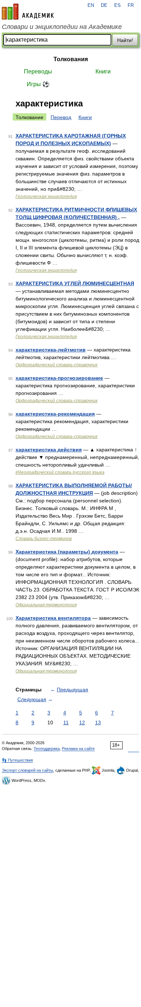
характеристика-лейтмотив (51, 350)
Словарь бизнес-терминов (44, 538)
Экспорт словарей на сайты (27, 770)
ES (117, 5)
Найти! (125, 40)
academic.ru (28, 12)
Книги (103, 71)
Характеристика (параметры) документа (67, 552)
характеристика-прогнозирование (59, 378)
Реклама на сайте (78, 748)
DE (104, 5)
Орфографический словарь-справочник (57, 364)
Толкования (71, 59)
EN (90, 5)
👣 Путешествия (17, 760)
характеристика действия (49, 449)
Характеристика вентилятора (53, 618)
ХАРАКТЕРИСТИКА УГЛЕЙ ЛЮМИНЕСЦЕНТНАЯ (75, 283)
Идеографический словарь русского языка (60, 472)
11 (66, 722)
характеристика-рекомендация (55, 414)
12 (82, 722)
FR (131, 5)
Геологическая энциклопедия (46, 196)
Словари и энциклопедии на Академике (62, 26)
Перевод (61, 117)
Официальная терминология (46, 604)
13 (98, 722)
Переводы (38, 71)
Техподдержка (47, 748)
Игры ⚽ (38, 84)
